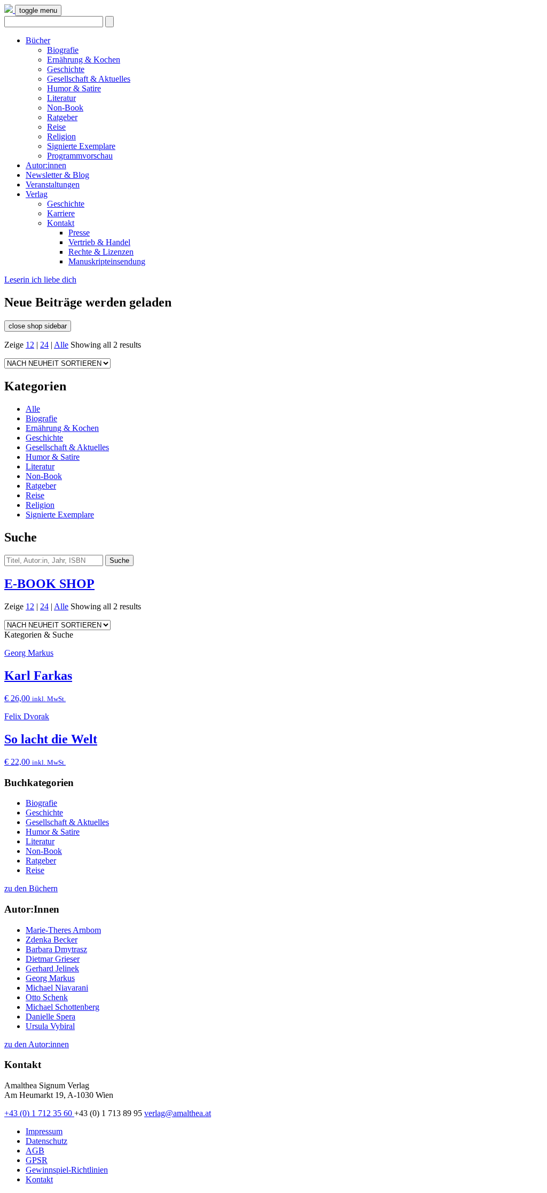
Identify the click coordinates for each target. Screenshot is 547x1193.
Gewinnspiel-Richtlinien (67, 1169)
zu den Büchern (31, 888)
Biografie (63, 49)
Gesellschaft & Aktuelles (88, 78)
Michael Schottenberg (62, 1006)
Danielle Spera (50, 1016)
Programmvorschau (80, 155)
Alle (61, 344)
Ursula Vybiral (50, 1026)
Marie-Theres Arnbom (63, 930)
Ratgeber (62, 117)
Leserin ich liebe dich (40, 279)
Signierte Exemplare (81, 146)
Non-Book (65, 107)
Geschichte (65, 69)
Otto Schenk (47, 997)
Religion (61, 136)
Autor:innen (46, 165)
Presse (79, 232)
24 (44, 344)
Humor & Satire (74, 88)
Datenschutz (46, 1140)
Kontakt (60, 222)
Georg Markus (50, 978)
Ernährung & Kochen (83, 59)
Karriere (61, 213)
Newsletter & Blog (57, 174)
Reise (56, 126)
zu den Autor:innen (36, 1044)
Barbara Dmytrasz (56, 949)
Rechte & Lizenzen (101, 251)
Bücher (38, 40)
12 (30, 344)
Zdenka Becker (51, 939)
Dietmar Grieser (53, 958)
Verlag (37, 194)
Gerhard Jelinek (52, 968)
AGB (35, 1150)
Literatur (61, 98)
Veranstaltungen (53, 184)
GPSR (37, 1160)
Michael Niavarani (57, 987)
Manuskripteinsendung (106, 261)
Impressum (44, 1131)
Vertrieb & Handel (99, 242)
